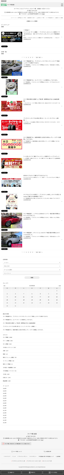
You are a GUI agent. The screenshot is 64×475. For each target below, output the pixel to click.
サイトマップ (7, 456)
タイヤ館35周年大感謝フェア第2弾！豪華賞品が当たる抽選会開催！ (19, 323)
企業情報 (58, 456)
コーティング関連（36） (9, 361)
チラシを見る (54, 472)
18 (23, 300)
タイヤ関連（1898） (8, 337)
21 (48, 300)
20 (40, 300)
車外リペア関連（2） (8, 364)
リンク (14, 456)
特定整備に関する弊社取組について (46, 456)
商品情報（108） (7, 381)
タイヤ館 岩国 (10, 4)
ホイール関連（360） (8, 340)
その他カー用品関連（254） (10, 367)
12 (32, 296)
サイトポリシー (33, 456)
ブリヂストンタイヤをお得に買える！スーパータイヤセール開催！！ (19, 326)
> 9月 (59, 286)
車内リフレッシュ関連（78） (10, 357)
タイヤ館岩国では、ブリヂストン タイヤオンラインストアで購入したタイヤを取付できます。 (26, 316)
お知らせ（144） (7, 377)
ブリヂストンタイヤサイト (17, 461)
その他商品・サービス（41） (10, 371)
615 (37, 57)
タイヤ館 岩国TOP (50, 17)
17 (15, 300)
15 (56, 296)
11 (23, 296)
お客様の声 (48, 451)
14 (48, 296)
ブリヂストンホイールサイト (33, 461)
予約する (33, 472)
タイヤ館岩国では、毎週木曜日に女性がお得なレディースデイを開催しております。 (23, 330)
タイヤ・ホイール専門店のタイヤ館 (18, 17)
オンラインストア (46, 461)
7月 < (4, 286)
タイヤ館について (17, 451)
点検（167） (6, 350)
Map (43, 14)
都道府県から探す (31, 17)
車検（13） (5, 354)
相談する (12, 472)
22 (56, 300)
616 (39, 57)
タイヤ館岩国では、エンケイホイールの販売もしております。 (18, 319)
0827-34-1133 (33, 11)
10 (15, 296)
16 (7, 300)
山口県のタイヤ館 (40, 17)
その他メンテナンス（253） (10, 347)
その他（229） (6, 374)
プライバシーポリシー (23, 456)
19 (32, 300)
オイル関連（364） (7, 344)
